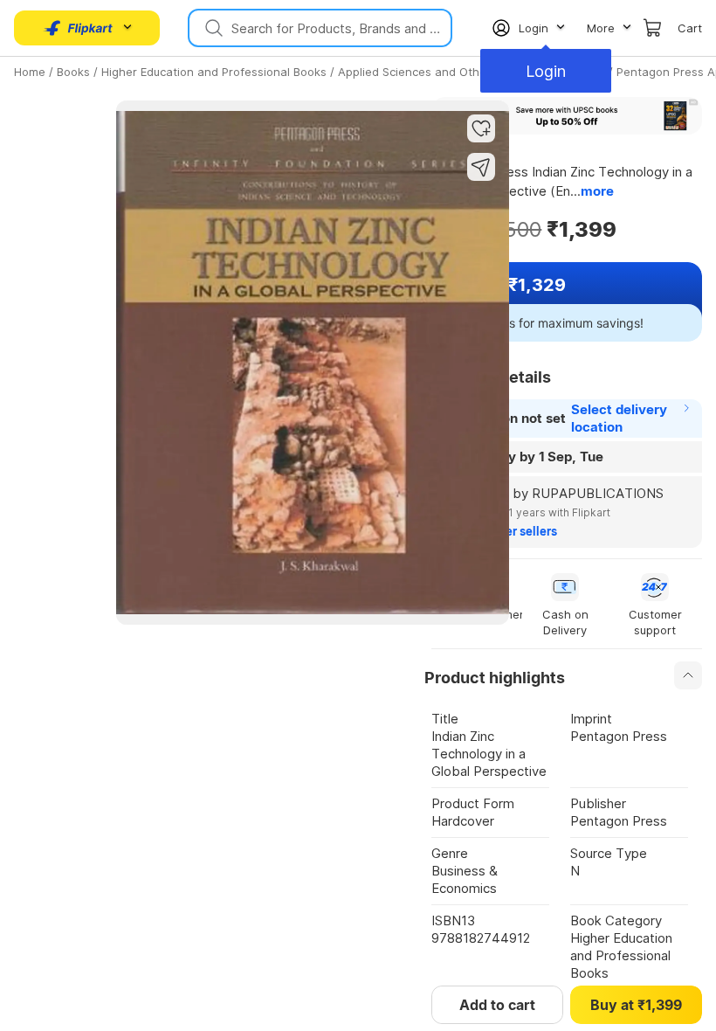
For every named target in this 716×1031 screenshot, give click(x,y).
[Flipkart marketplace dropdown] (78, 27)
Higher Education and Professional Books (214, 72)
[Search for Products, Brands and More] (212, 27)
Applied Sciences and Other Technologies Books (471, 72)
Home (29, 72)
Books (73, 72)
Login (546, 71)
